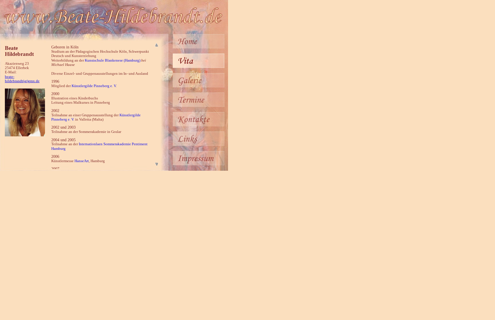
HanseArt (81, 161)
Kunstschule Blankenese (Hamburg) (112, 60)
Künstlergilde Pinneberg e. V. (94, 86)
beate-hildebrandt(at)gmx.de (22, 79)
